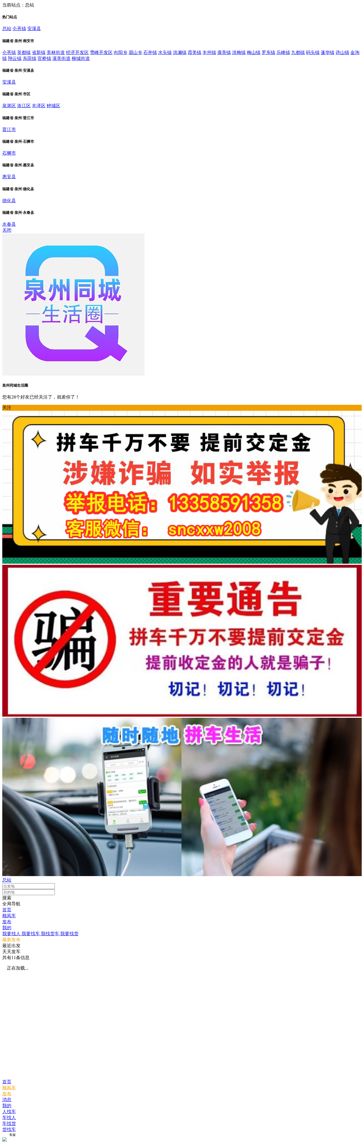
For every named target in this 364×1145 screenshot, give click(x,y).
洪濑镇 (180, 52)
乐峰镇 (283, 52)
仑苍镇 (19, 28)
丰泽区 (39, 105)
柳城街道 (81, 58)
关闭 (6, 230)
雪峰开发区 (101, 52)
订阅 (5, 1134)
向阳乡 (120, 52)
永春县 (9, 224)
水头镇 (165, 52)
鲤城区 (53, 105)
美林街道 (56, 52)
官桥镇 (44, 58)
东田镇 (29, 58)
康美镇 (224, 52)
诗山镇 (342, 52)
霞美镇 (194, 52)
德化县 (9, 200)
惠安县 (9, 176)
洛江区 (24, 105)
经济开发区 (77, 52)
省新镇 (39, 52)
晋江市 (9, 129)
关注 (6, 407)
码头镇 (313, 52)
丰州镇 (209, 52)
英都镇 (24, 52)
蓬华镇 (327, 52)
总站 (6, 28)
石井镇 (150, 52)
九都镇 (298, 52)
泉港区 (9, 105)
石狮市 (9, 153)
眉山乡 (135, 52)
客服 (12, 1134)
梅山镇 (253, 52)
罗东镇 (268, 52)
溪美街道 (61, 58)
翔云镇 (15, 58)
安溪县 (34, 28)
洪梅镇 (239, 52)
